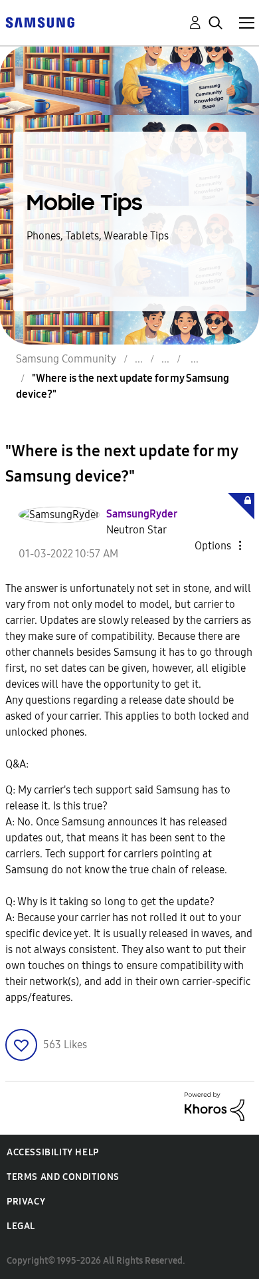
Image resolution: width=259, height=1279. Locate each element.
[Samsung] (39, 21)
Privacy (26, 1201)
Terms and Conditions (63, 1177)
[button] (217, 545)
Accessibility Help (53, 1152)
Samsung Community (66, 359)
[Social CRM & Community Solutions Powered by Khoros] (214, 1105)
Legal (21, 1226)
